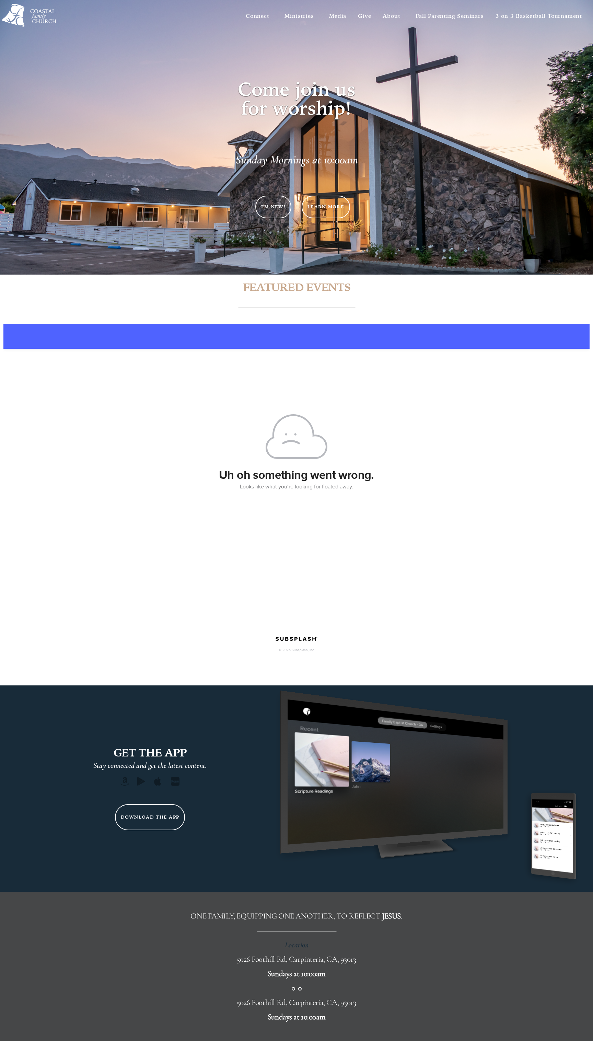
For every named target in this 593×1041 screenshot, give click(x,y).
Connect (259, 16)
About (393, 16)
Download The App (150, 817)
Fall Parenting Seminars (450, 16)
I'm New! (273, 207)
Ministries (300, 16)
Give (364, 16)
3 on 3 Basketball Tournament (539, 16)
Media (337, 16)
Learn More (325, 207)
